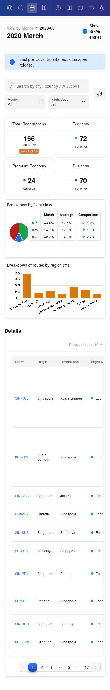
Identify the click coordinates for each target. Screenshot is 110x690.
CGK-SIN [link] (22, 514)
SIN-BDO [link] (22, 623)
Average (67, 214)
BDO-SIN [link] (22, 642)
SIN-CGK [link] (22, 495)
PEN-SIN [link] (22, 601)
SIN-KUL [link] (21, 398)
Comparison (88, 214)
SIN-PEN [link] (22, 573)
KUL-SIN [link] (21, 457)
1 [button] (33, 667)
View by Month (20, 28)
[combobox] (8, 86)
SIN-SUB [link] (22, 532)
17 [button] (87, 667)
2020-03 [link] (47, 28)
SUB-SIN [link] (22, 550)
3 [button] (51, 667)
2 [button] (42, 667)
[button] (77, 667)
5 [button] (69, 667)
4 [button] (60, 667)
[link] (10, 8)
